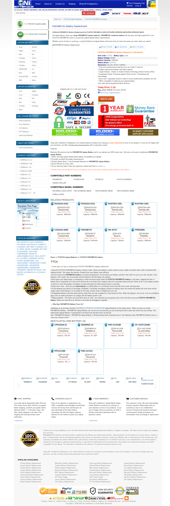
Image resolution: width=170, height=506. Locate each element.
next (155, 386)
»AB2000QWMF (22, 268)
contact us (101, 166)
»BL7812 (40, 258)
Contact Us (60, 4)
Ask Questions (121, 47)
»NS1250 (20, 274)
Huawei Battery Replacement (134, 463)
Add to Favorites (138, 47)
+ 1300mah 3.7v (25, 193)
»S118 (31, 242)
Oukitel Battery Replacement (99, 465)
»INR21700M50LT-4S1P (25, 256)
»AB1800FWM (34, 265)
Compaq (22, 58)
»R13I (36, 256)
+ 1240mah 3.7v (25, 182)
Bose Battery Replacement (133, 465)
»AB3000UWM (34, 268)
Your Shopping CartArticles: (136, 4)
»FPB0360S (21, 270)
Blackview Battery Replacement (66, 470)
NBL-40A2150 (43, 10)
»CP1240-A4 (40, 272)
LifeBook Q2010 (58, 194)
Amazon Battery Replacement (31, 479)
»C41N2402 (39, 247)
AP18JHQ (61, 10)
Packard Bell (23, 76)
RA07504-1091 (144, 210)
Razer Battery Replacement (134, 470)
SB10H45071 (34, 10)
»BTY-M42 (43, 249)
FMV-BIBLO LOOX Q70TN (62, 191)
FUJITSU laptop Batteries (73, 19)
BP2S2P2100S (52, 10)
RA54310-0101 (90, 210)
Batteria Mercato (114, 501)
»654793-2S (32, 254)
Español (28, 228)
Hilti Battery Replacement (133, 475)
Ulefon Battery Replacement (30, 472)
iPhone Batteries (25, 121)
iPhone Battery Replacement (30, 463)
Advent (34, 47)
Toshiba (22, 65)
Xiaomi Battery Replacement (30, 465)
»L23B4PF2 (41, 244)
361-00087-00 (69, 10)
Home (37, 4)
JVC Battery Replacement (64, 482)
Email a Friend (107, 47)
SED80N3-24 (90, 331)
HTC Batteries (24, 132)
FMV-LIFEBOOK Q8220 (82, 191)
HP (33, 54)
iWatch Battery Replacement (30, 482)
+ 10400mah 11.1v (25, 160)
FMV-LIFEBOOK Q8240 (125, 191)
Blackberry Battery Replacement (66, 463)
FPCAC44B (63, 357)
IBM (20, 80)
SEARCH (89, 13)
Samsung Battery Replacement (100, 463)
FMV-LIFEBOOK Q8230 (104, 191)
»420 (36, 261)
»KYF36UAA (21, 244)
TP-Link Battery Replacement (100, 482)
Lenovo (34, 76)
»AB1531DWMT (22, 263)
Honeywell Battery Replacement (31, 475)
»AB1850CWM (34, 263)
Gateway (22, 62)
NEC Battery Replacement (64, 472)
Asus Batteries (24, 124)
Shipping (71, 4)
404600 (110, 10)
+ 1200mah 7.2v (25, 175)
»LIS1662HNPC (22, 251)
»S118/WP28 (38, 242)
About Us (48, 4)
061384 (76, 10)
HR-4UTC (117, 236)
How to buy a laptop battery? (110, 93)
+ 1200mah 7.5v (25, 178)
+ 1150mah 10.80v (25, 171)
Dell (20, 54)
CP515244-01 (63, 331)
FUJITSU (112, 62)
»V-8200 (43, 263)
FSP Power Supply (96, 477)
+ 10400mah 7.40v (25, 164)
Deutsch (28, 213)
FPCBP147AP (79, 179)
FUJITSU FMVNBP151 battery (96, 19)
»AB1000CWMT (22, 265)
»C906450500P (22, 254)
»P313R (20, 261)
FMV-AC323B (117, 331)
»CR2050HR (32, 258)
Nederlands (29, 224)
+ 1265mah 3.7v (25, 186)
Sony (34, 65)
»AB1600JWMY (28, 261)
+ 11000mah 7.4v (25, 167)
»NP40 (21, 249)
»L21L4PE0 (23, 258)
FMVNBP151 (57, 179)
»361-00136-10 (31, 244)
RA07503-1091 (117, 210)
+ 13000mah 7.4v (25, 189)
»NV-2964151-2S (30, 272)
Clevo (34, 58)
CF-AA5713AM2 (144, 331)
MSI (20, 73)
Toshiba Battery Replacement (65, 465)
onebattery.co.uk (91, 503)
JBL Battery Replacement (133, 479)
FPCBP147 (99, 179)
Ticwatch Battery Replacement (66, 475)
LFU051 (109, 56)
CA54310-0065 (63, 236)
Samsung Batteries (26, 135)
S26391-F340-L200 (59, 183)
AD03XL (82, 10)
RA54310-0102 (63, 210)
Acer (20, 47)
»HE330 (27, 249)
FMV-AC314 (90, 357)
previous (18, 386)
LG (33, 69)
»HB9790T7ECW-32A (33, 270)
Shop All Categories (88, 4)
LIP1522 (104, 10)
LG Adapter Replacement (133, 468)
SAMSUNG (23, 69)
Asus (34, 51)
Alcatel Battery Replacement (30, 468)
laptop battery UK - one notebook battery (24, 4)
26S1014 (26, 10)
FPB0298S (144, 236)
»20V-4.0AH (33, 251)
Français (28, 217)
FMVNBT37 (90, 236)
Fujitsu (34, 62)
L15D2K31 (98, 10)
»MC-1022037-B (22, 242)
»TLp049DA (35, 249)
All (34, 193)
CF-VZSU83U (89, 10)
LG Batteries (23, 128)
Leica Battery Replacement (99, 475)
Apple (21, 51)
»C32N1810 (21, 247)
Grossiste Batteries (129, 501)
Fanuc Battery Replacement (30, 477)
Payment (87, 501)
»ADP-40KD (30, 247)
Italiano (27, 221)
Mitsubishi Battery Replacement (135, 472)
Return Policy (62, 501)
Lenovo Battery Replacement (65, 479)
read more (19, 420)
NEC (33, 73)
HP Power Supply (61, 477)
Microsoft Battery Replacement (100, 472)
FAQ (80, 501)
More (34, 80)
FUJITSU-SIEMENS (124, 179)
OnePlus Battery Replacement (135, 477)
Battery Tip (103, 501)
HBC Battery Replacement (98, 468)
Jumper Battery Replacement (30, 470)
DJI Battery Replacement (98, 479)
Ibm (20, 102)
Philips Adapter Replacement (65, 468)
